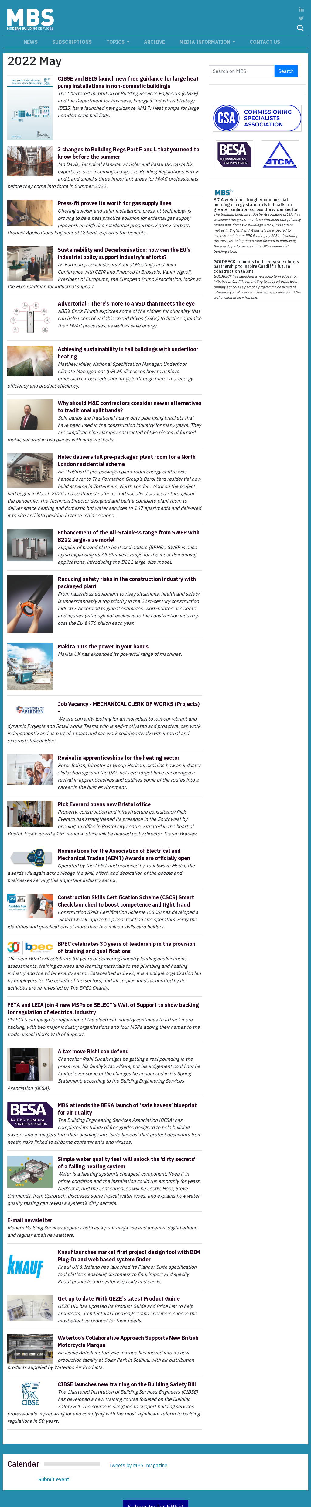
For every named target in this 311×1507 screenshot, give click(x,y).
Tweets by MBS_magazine (138, 1465)
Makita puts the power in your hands (103, 646)
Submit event (53, 1479)
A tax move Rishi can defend (93, 1051)
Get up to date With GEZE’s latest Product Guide (119, 1298)
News (31, 42)
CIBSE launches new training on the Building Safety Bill (127, 1384)
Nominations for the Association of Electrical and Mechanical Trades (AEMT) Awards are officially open (124, 854)
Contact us (265, 42)
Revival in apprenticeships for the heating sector (118, 757)
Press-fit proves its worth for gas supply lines (114, 203)
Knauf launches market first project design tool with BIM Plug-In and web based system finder (129, 1256)
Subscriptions (72, 42)
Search (286, 71)
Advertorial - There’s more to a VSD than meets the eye (126, 303)
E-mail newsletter (29, 1220)
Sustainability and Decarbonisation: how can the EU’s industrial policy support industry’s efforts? (124, 253)
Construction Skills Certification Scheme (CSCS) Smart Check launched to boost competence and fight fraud (126, 901)
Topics (116, 42)
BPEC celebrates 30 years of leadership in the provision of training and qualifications (126, 947)
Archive (154, 42)
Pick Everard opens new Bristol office (104, 804)
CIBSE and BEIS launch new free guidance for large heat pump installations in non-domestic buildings (128, 82)
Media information (205, 42)
